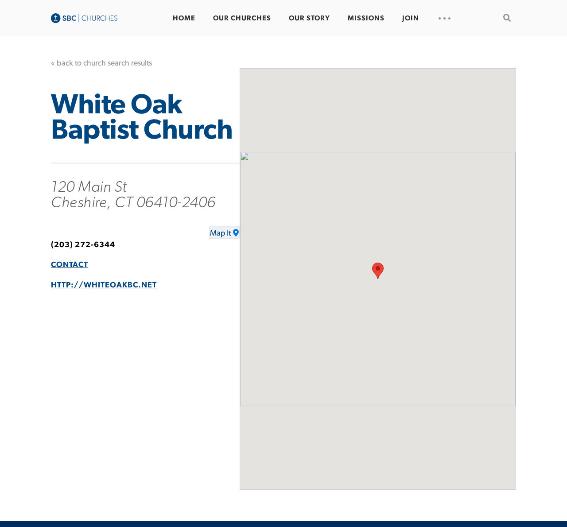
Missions (366, 18)
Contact (69, 265)
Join (410, 18)
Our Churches (242, 18)
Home (184, 18)
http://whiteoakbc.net (104, 285)
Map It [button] (220, 233)
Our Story (309, 18)
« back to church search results (101, 63)
